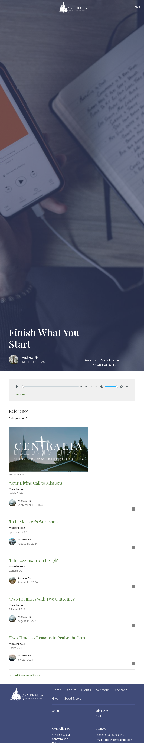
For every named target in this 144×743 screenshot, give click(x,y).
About (71, 690)
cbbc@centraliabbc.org (118, 739)
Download (20, 394)
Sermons (91, 360)
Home (56, 690)
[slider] (50, 386)
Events (86, 690)
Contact (121, 690)
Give (55, 698)
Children (99, 716)
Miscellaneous (110, 360)
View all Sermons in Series (24, 675)
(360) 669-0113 (114, 735)
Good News (72, 698)
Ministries (102, 710)
